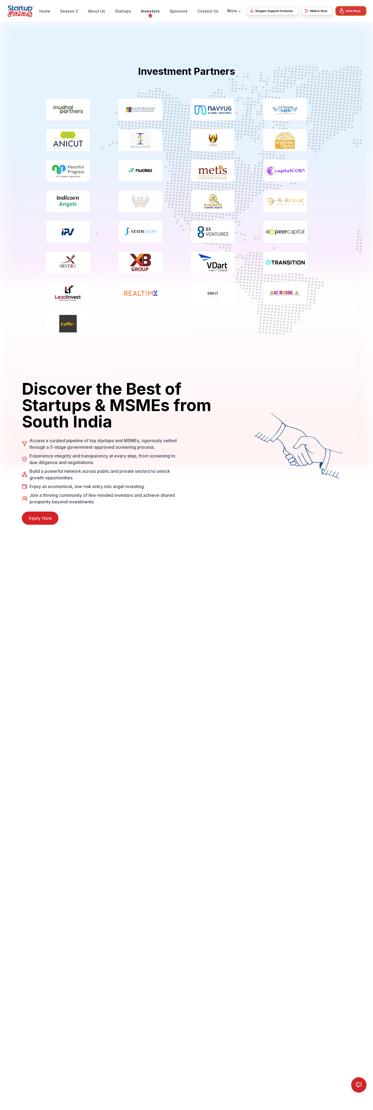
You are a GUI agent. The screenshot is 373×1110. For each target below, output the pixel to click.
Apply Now (40, 518)
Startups (123, 11)
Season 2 (69, 11)
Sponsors (179, 11)
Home (44, 11)
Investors (150, 11)
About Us (96, 11)
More (232, 10)
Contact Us (207, 11)
